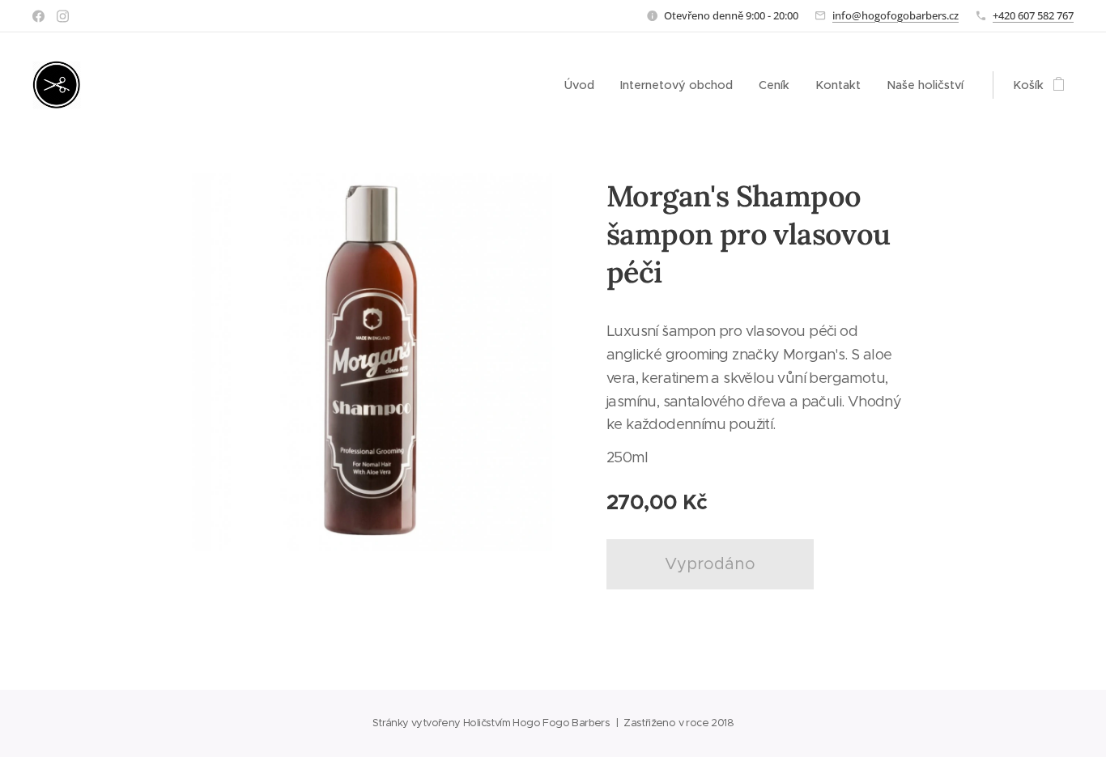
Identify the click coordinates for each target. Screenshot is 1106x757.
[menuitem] (583, 85)
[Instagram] (63, 16)
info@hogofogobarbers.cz (895, 15)
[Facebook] (38, 16)
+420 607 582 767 (1033, 15)
